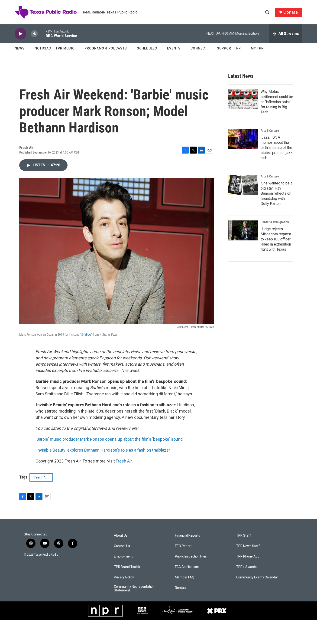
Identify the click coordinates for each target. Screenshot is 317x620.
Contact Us (122, 546)
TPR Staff (243, 535)
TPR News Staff (248, 546)
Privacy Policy (124, 577)
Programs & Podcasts (105, 48)
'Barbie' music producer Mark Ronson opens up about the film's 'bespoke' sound (109, 439)
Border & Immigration (275, 222)
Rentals (180, 588)
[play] (20, 33)
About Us (120, 535)
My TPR (257, 48)
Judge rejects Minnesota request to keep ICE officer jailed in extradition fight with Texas (276, 239)
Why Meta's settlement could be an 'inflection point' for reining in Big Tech (277, 101)
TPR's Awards (246, 567)
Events (174, 48)
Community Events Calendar (257, 577)
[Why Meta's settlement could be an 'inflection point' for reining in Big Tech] (243, 99)
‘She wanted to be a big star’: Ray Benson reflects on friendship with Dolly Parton (276, 193)
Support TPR (229, 48)
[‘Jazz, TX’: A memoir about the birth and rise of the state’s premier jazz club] (243, 139)
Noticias (43, 48)
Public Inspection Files (191, 556)
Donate (290, 12)
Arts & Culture (270, 130)
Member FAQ (184, 577)
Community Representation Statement (134, 588)
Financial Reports (187, 535)
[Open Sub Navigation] (28, 48)
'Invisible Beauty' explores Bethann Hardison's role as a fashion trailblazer (103, 450)
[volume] (34, 34)
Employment (123, 556)
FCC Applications (187, 567)
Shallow (86, 334)
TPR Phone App (247, 556)
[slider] (41, 33)
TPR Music (65, 48)
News (20, 48)
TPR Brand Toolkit (127, 567)
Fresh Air (124, 461)
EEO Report (183, 546)
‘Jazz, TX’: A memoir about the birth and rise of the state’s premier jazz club (276, 147)
